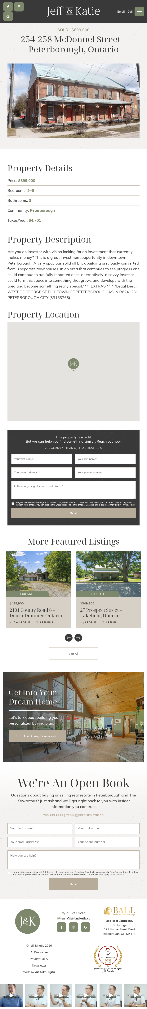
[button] (139, 11)
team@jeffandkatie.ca (84, 448)
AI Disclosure (39, 952)
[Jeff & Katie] (73, 10)
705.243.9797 (54, 448)
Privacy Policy (128, 504)
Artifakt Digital (45, 972)
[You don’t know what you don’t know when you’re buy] (61, 995)
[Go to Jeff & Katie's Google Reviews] (8, 16)
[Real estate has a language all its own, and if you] (111, 995)
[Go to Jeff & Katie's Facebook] (8, 6)
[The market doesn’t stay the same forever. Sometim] (86, 995)
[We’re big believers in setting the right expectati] (36, 995)
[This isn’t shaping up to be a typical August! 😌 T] (11, 995)
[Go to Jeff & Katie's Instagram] (19, 6)
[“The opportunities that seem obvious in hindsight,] (135, 995)
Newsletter (39, 965)
